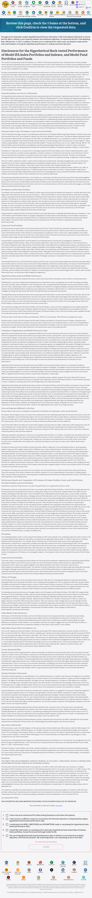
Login (89, 7)
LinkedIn (63, 872)
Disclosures (53, 879)
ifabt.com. (49, 889)
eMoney (74, 864)
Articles (9, 14)
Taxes (63, 14)
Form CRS (88, 14)
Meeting (60, 5)
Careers (29, 872)
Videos (85, 872)
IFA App (66, 4)
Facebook (40, 872)
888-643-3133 (82, 4)
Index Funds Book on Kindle (7, 873)
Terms (38, 879)
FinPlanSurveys (20, 5)
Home (6, 864)
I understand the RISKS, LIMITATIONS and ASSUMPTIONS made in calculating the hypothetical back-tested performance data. (49, 825)
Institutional (40, 5)
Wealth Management (26, 6)
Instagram (74, 872)
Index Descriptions (69, 879)
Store (46, 14)
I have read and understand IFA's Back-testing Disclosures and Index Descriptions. (42, 815)
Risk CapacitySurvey (12, 5)
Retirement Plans (34, 5)
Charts (14, 14)
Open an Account (53, 5)
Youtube (8, 879)
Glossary (83, 14)
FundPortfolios (33, 15)
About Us (29, 864)
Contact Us (81, 7)
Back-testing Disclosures (70, 15)
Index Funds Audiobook (17, 873)
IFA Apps (85, 864)
